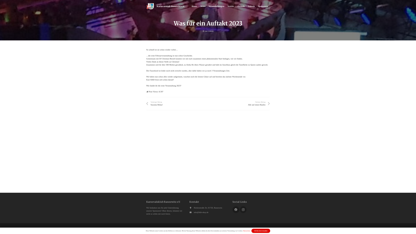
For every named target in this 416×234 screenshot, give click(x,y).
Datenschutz (246, 231)
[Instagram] (243, 209)
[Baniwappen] (150, 6)
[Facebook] (235, 209)
